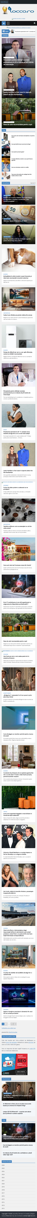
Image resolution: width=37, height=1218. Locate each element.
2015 (3, 1199)
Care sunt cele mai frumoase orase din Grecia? (17, 565)
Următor (15, 1024)
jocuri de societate (11, 1042)
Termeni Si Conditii (24, 1214)
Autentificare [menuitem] (4, 2)
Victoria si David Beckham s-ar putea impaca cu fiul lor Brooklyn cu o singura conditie (17, 853)
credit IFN (32, 1049)
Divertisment (7, 693)
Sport (5, 429)
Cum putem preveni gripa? (17, 152)
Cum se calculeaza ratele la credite (20, 167)
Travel (5, 811)
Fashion (5, 654)
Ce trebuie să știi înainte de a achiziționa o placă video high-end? (17, 1154)
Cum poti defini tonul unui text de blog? (21, 144)
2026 (3, 1165)
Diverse (5, 274)
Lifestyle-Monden (9, 57)
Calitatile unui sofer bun (9, 1028)
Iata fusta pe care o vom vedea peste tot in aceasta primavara (16, 657)
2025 (3, 1168)
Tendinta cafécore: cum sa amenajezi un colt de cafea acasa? (17, 527)
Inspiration (6, 313)
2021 (3, 1180)
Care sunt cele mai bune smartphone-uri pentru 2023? (23, 136)
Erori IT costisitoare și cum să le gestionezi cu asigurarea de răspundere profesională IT (17, 603)
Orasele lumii (7, 563)
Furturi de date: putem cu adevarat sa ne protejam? (15, 488)
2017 (3, 1193)
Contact (20, 1216)
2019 (3, 1187)
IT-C (4, 600)
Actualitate (7, 195)
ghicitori (31, 1042)
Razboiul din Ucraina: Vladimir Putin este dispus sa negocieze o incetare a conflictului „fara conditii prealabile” (17, 199)
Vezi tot (32, 183)
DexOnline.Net (13, 1032)
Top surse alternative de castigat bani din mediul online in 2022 (21, 175)
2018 (3, 1190)
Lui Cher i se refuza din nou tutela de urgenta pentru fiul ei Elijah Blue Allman (17, 240)
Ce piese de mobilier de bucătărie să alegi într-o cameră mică (17, 973)
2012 (3, 1208)
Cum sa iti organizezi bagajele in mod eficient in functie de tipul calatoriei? (17, 814)
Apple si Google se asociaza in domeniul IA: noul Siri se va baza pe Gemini (17, 1012)
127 (12, 1024)
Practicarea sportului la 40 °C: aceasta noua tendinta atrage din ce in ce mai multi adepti (16, 432)
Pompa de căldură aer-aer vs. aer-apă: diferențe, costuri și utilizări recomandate (17, 353)
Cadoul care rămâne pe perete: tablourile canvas (17, 315)
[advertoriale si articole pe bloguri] (15, 1075)
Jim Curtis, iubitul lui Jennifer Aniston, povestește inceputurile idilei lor (18, 892)
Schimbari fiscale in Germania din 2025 (15, 221)
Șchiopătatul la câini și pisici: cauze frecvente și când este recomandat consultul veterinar (17, 277)
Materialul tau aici (11, 1216)
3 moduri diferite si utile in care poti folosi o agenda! (22, 159)
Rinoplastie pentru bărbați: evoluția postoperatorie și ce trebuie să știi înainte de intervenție (18, 62)
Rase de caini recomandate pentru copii (17, 124)
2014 (3, 1202)
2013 (3, 1205)
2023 (3, 1174)
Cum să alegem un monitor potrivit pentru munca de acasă (18, 735)
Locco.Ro (14, 1214)
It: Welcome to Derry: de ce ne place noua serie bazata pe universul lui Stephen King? (17, 1104)
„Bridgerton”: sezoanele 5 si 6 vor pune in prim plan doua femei (17, 696)
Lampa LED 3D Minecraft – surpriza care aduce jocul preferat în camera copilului (17, 1112)
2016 (3, 1196)
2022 (3, 1177)
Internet (5, 485)
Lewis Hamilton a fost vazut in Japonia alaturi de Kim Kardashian (17, 93)
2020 (3, 1184)
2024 (3, 1171)
